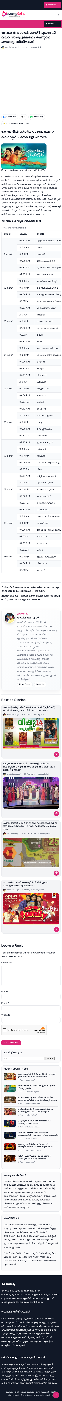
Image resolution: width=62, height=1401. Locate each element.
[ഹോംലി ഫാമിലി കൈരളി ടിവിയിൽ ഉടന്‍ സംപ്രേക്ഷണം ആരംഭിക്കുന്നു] (31, 908)
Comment (7, 963)
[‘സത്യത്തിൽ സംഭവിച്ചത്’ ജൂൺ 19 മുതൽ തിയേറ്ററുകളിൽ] (10, 1089)
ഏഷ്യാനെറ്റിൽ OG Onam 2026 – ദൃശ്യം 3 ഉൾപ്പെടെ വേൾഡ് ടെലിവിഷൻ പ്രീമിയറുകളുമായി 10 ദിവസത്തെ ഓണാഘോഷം (37, 1075)
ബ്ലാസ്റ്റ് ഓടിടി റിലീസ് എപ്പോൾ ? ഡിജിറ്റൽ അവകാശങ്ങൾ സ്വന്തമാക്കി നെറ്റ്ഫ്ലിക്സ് (35, 1146)
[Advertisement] (31, 82)
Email (5, 1003)
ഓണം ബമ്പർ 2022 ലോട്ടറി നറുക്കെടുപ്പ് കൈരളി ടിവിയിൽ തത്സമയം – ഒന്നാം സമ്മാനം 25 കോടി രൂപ (30, 826)
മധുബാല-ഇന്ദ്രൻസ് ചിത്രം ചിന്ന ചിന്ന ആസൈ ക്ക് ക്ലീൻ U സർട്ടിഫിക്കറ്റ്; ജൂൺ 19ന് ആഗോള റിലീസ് (36, 1099)
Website (40, 684)
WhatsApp (38, 117)
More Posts (25, 684)
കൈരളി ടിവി (36, 47)
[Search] (58, 14)
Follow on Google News (17, 123)
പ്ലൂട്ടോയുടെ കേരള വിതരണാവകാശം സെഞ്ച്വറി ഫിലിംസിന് (35, 1122)
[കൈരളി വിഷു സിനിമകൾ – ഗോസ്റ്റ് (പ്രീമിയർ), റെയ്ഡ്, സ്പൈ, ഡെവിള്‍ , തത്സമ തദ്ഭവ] (31, 733)
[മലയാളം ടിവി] (13, 14)
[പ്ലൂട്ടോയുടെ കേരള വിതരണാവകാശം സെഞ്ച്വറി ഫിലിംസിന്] (10, 1124)
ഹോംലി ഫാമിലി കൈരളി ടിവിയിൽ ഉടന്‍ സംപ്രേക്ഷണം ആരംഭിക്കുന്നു (25, 884)
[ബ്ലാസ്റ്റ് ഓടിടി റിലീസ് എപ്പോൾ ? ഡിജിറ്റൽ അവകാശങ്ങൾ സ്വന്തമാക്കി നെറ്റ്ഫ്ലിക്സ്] (10, 1147)
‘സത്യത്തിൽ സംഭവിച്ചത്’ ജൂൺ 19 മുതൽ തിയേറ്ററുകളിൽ (37, 1087)
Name (5, 991)
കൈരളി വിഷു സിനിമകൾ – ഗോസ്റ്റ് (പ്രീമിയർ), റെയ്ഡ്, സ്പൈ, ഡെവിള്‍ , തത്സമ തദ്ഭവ (29, 709)
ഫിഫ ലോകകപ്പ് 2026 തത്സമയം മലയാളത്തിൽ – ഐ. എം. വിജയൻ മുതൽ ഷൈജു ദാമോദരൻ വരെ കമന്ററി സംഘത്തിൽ (37, 1134)
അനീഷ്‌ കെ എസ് (28, 618)
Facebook (11, 117)
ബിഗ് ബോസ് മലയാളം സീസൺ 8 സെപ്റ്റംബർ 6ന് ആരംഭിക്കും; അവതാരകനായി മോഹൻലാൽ (34, 1157)
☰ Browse (50, 5)
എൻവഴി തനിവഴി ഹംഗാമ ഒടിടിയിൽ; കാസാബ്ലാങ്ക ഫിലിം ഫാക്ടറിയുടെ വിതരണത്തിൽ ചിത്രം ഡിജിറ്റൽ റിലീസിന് (37, 1110)
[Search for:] (24, 1058)
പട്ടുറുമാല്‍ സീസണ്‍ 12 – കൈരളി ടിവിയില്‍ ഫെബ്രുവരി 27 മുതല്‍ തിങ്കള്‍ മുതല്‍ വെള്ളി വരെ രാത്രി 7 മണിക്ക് (29, 767)
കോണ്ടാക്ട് (38, 1298)
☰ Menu (49, 24)
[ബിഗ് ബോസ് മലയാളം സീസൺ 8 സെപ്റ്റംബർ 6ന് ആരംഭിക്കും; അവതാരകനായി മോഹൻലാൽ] (10, 1159)
